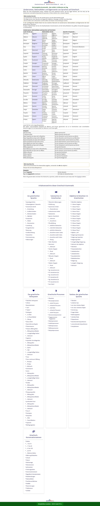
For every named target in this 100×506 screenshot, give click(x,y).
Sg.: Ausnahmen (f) (53, 274)
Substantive (52, 213)
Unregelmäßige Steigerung (78, 242)
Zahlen (28, 441)
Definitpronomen (53, 325)
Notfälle (28, 483)
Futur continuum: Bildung (33, 359)
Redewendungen (30, 476)
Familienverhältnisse (31, 481)
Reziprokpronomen (54, 330)
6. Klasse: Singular (76, 228)
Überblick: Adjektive (76, 202)
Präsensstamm (30, 326)
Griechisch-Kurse (39, 4)
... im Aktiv (29, 314)
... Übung (51, 239)
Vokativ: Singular (53, 263)
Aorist (27, 371)
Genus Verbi (29, 321)
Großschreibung (30, 232)
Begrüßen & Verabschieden (33, 474)
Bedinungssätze (75, 314)
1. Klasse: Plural (75, 206)
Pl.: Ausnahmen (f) (53, 277)
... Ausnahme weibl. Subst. (55, 235)
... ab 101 (28, 450)
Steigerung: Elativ (75, 239)
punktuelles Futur (30, 401)
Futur (27, 357)
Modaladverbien (75, 258)
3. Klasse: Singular (76, 213)
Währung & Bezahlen (31, 455)
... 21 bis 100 (29, 448)
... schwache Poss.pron (54, 310)
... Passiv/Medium (30, 420)
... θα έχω (28, 364)
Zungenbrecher (30, 228)
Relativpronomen (53, 321)
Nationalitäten (30, 479)
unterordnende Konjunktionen (79, 324)
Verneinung (74, 310)
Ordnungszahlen (30, 469)
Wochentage (29, 462)
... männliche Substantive (55, 228)
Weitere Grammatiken (52, 4)
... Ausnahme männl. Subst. (56, 232)
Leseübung (29, 225)
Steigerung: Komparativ (77, 235)
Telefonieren (29, 488)
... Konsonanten (30, 223)
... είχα (28, 350)
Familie (79, 176)
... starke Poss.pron (54, 312)
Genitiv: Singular (53, 249)
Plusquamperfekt (30, 392)
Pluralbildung (52, 223)
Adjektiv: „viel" (75, 232)
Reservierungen (30, 486)
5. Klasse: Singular (76, 223)
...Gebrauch (29, 366)
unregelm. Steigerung (77, 263)
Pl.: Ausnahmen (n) (54, 282)
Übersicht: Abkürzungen (55, 202)
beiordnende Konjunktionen (78, 321)
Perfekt (28, 382)
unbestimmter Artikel (54, 211)
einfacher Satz (75, 303)
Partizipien (29, 413)
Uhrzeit (28, 457)
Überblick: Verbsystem (32, 300)
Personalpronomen (54, 300)
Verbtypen (29, 312)
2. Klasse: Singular (76, 209)
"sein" (27, 307)
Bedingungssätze (30, 425)
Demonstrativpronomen (55, 315)
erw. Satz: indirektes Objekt (78, 307)
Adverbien (74, 246)
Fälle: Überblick (53, 242)
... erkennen (52, 218)
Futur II (28, 411)
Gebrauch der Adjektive (77, 244)
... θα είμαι (29, 361)
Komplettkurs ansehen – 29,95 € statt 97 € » (50, 504)
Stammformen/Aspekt (32, 324)
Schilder (28, 490)
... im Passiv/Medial (31, 317)
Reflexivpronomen (53, 328)
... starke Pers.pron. (54, 303)
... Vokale (28, 220)
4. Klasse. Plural (75, 220)
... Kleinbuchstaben (31, 213)
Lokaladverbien (75, 251)
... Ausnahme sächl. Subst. (55, 237)
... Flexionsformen (53, 209)
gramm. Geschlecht (54, 216)
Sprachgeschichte (30, 202)
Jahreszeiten (29, 467)
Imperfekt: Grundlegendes (33, 340)
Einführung (52, 204)
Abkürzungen (29, 239)
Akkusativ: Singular (54, 256)
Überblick (51, 298)
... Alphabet (29, 216)
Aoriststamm (29, 368)
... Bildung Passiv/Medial (32, 331)
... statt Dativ (52, 308)
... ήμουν (28, 347)
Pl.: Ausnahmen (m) (54, 272)
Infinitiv (28, 303)
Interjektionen (75, 326)
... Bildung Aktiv (30, 342)
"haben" (28, 310)
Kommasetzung (30, 237)
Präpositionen (75, 319)
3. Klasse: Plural (75, 216)
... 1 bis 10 (28, 443)
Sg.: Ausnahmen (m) (54, 270)
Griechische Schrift (31, 206)
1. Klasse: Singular (76, 204)
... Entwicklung (30, 209)
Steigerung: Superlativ (77, 237)
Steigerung (74, 260)
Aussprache (29, 218)
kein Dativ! (51, 284)
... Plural (51, 251)
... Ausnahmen (52, 220)
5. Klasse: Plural (75, 225)
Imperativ (28, 422)
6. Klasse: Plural (75, 230)
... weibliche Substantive (55, 225)
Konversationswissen (31, 472)
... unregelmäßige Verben (32, 333)
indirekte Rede (75, 317)
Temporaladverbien (76, 249)
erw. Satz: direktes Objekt (78, 305)
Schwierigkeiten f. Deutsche (33, 204)
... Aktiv (28, 418)
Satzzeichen (29, 235)
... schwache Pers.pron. (55, 305)
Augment (28, 338)
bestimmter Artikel (54, 206)
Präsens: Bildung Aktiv (32, 328)
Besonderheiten (30, 305)
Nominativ (51, 244)
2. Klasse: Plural (75, 211)
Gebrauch (74, 265)
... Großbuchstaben (31, 211)
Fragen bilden (75, 312)
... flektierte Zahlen (31, 453)
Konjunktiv (29, 415)
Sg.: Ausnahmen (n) (54, 279)
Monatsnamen (30, 465)
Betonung (28, 230)
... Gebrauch (52, 246)
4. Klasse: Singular (76, 218)
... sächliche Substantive (55, 230)
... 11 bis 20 (29, 446)
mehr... (62, 4)
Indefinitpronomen (54, 323)
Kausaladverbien (75, 256)
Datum (28, 460)
